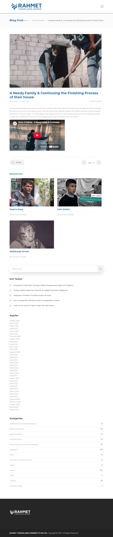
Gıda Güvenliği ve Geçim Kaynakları (24, 444)
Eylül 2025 (13, 334)
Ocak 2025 (14, 344)
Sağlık (12, 465)
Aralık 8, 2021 (24, 101)
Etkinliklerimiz (16, 439)
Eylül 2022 (13, 360)
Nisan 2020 (14, 410)
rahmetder (15, 101)
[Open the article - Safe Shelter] (68, 192)
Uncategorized (16, 486)
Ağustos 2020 (15, 399)
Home (25, 20)
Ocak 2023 (14, 355)
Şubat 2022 (14, 368)
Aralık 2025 (14, 329)
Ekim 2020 (14, 394)
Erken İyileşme (16, 434)
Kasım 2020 (14, 391)
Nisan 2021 (14, 384)
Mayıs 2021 (14, 381)
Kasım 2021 (14, 373)
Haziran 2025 (14, 339)
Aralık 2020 (14, 389)
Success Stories (38, 20)
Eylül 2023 (13, 349)
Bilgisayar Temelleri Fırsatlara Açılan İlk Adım (32, 295)
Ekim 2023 (14, 347)
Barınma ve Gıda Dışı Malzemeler (23, 424)
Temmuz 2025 (15, 336)
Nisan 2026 (14, 326)
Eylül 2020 (14, 397)
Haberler (13, 450)
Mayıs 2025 (14, 342)
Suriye (12, 470)
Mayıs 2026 (14, 323)
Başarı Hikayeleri (17, 429)
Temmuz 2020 (15, 402)
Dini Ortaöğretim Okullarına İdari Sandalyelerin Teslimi (37, 300)
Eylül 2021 (13, 376)
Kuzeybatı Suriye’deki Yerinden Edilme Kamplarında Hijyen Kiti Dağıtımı (43, 285)
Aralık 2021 (14, 370)
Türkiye (13, 481)
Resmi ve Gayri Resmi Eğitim (21, 460)
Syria (12, 475)
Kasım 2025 (14, 331)
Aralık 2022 (14, 357)
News (12, 455)
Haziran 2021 (14, 378)
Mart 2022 (13, 365)
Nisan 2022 (14, 363)
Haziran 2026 (15, 321)
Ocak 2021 (14, 386)
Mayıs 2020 (14, 407)
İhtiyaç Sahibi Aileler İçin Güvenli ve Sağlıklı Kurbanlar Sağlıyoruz (41, 290)
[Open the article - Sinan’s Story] (21, 192)
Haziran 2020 (15, 404)
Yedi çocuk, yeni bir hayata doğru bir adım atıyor (34, 305)
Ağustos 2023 (15, 352)
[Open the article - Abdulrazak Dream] (21, 234)
